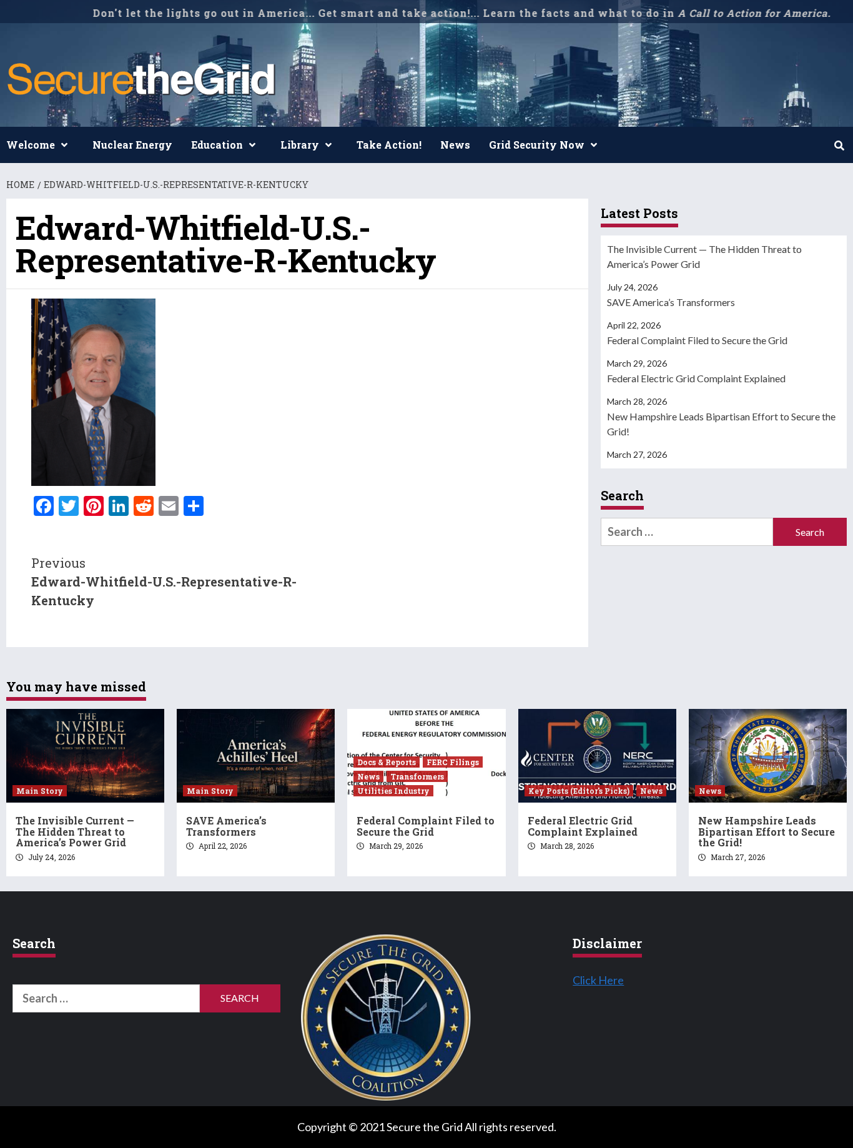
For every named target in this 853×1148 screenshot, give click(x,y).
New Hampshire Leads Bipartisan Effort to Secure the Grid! (721, 423)
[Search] (839, 145)
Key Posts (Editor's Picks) (578, 791)
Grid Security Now (536, 144)
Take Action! (389, 144)
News (455, 144)
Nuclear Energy (132, 144)
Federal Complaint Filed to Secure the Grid (697, 340)
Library (299, 144)
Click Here (598, 980)
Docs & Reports (386, 762)
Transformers (417, 776)
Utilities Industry (393, 791)
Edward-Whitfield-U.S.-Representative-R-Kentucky (164, 581)
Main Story (39, 791)
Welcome (30, 144)
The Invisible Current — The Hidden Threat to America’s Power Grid (704, 256)
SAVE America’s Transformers (671, 302)
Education (217, 144)
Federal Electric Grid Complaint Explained (696, 378)
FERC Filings (452, 762)
